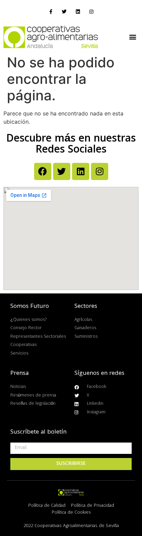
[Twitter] (64, 12)
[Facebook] (42, 171)
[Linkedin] (77, 12)
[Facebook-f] (51, 12)
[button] (133, 37)
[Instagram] (91, 12)
